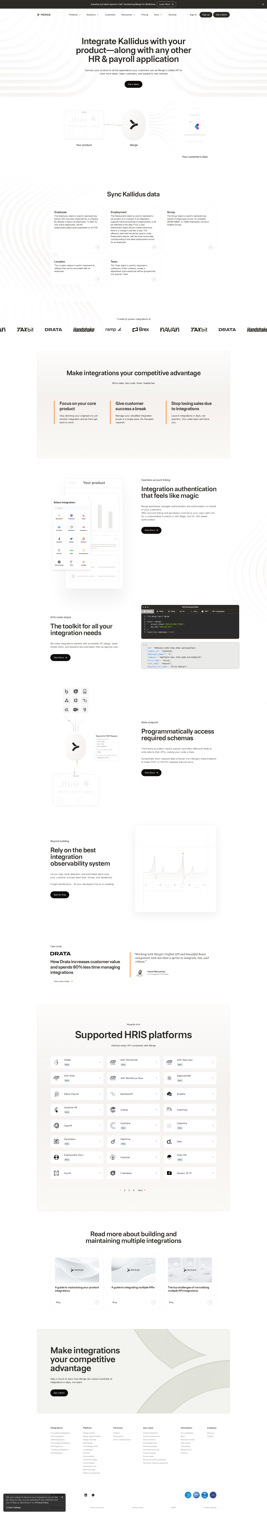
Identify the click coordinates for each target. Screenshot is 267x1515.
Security (172, 14)
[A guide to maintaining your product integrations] (77, 1281)
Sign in (193, 14)
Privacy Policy (41, 1502)
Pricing (144, 14)
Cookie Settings (13, 1507)
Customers (110, 14)
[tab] (147, 611)
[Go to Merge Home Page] (43, 14)
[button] (75, 15)
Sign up (205, 14)
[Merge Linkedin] (85, 1495)
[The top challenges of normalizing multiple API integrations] (190, 1281)
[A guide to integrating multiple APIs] (133, 1281)
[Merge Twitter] (93, 1495)
